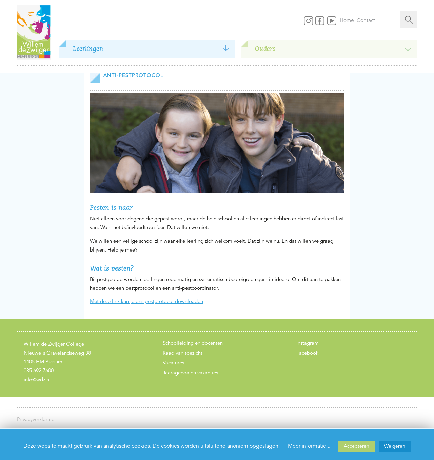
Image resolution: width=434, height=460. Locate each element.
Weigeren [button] (394, 446)
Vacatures (173, 363)
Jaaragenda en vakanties (190, 373)
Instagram (307, 343)
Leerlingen (88, 49)
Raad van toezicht (182, 353)
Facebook (307, 353)
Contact (366, 20)
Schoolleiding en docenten (193, 343)
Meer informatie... (309, 446)
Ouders (265, 49)
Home (348, 20)
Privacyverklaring (36, 419)
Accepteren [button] (356, 446)
